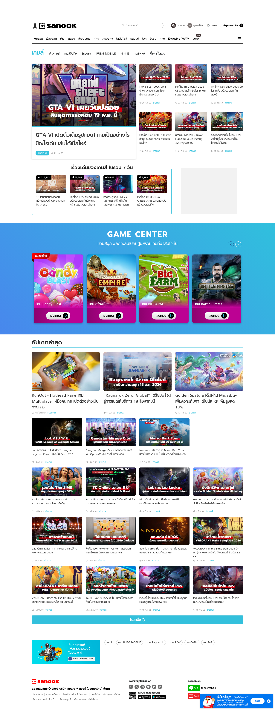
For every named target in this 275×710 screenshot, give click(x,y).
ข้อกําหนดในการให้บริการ (86, 699)
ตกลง (257, 701)
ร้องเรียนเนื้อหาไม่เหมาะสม (75, 694)
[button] (123, 25)
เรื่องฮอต (51, 39)
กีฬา (96, 39)
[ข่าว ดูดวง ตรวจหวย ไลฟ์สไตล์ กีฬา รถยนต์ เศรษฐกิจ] (54, 25)
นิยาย (195, 39)
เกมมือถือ (192, 642)
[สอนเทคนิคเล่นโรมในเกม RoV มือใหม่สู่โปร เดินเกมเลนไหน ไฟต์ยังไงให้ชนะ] (227, 121)
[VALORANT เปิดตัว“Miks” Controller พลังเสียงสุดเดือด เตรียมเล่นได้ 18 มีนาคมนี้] (57, 580)
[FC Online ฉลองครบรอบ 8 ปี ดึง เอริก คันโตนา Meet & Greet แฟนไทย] (111, 481)
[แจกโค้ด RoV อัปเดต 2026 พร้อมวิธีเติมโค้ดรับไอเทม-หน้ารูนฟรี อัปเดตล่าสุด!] (191, 73)
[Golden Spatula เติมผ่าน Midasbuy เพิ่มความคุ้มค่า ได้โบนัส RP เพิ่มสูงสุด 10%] (209, 371)
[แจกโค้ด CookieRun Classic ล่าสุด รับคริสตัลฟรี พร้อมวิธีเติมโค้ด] (155, 121)
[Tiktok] (160, 687)
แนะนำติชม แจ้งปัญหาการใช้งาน (106, 694)
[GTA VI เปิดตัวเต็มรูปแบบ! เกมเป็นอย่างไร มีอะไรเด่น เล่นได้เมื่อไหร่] (84, 95)
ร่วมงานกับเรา (52, 694)
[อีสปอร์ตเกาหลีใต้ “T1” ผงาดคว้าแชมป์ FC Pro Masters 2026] (57, 531)
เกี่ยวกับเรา (37, 694)
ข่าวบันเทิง (84, 39)
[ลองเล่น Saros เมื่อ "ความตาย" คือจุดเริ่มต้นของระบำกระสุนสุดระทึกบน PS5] (164, 531)
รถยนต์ (134, 39)
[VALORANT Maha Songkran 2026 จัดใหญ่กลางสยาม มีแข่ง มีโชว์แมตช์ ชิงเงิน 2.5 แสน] (218, 531)
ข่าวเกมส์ (42, 153)
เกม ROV (175, 642)
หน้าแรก (38, 39)
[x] (137, 687)
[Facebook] (131, 687)
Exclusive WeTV (178, 39)
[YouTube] (148, 687)
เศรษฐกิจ (107, 39)
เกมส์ (109, 642)
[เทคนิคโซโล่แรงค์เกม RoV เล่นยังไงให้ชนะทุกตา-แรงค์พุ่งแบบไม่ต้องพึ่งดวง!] (164, 580)
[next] (238, 244)
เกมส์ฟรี (208, 642)
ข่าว (62, 39)
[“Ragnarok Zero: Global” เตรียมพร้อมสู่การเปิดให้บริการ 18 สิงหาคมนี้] (137, 371)
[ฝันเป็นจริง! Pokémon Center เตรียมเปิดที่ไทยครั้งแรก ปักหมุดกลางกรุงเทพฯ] (111, 531)
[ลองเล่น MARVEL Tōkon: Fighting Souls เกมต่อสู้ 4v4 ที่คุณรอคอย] (191, 121)
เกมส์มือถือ (52, 413)
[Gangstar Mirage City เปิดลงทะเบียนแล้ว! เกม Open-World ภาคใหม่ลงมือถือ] (111, 432)
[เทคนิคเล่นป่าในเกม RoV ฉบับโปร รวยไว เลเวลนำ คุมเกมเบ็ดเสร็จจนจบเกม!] (218, 580)
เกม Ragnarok (155, 642)
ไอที (144, 39)
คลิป (162, 39)
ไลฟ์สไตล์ (121, 39)
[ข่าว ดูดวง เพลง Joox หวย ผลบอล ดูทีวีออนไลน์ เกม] (45, 681)
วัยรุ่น (153, 39)
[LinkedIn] (154, 687)
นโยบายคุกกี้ (65, 699)
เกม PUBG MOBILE (129, 642)
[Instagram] (142, 687)
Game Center (137, 234)
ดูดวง (71, 39)
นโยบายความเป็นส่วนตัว (43, 699)
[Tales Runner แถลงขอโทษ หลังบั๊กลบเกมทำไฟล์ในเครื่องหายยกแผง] (111, 580)
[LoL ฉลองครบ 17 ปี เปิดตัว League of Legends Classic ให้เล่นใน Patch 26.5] (57, 432)
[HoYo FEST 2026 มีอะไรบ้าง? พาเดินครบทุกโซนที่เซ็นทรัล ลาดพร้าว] (155, 73)
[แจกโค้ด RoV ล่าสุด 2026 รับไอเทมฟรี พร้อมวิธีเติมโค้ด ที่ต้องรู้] (227, 73)
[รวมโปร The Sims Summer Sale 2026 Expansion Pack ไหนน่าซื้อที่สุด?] (57, 481)
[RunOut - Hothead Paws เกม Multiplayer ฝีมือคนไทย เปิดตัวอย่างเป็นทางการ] (66, 371)
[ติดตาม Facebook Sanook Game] (66, 652)
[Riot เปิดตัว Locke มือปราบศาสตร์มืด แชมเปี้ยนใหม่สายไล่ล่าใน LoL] (164, 481)
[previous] (231, 244)
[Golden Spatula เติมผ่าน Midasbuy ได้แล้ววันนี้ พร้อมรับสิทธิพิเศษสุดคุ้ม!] (218, 481)
